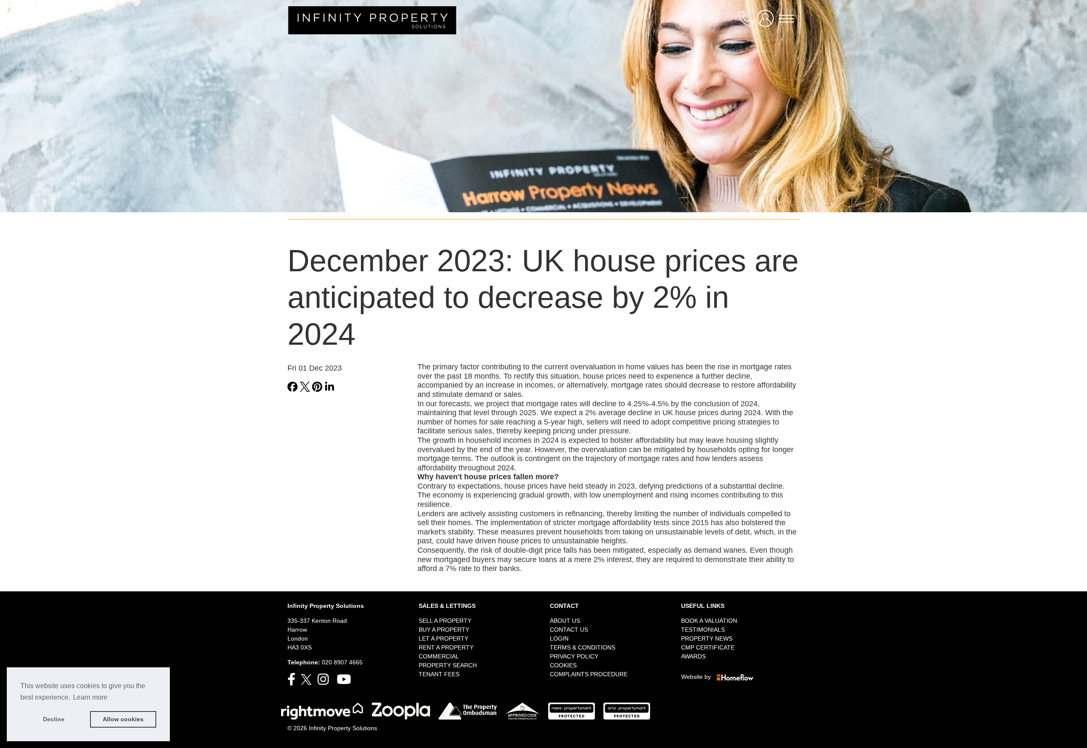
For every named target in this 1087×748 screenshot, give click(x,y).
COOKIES (563, 665)
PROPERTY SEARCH (448, 665)
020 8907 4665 (342, 662)
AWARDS (693, 656)
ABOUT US (565, 620)
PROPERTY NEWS (706, 638)
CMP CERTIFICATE (708, 647)
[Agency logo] (372, 21)
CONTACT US (569, 629)
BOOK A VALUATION (709, 620)
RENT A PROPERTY (446, 647)
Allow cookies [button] (123, 719)
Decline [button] (54, 719)
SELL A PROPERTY (445, 620)
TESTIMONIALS (703, 629)
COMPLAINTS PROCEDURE (589, 674)
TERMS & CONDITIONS (582, 647)
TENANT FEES (439, 674)
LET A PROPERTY (443, 638)
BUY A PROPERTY (444, 629)
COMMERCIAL (439, 656)
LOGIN (559, 638)
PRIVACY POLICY (574, 656)
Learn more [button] (90, 697)
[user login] (767, 22)
